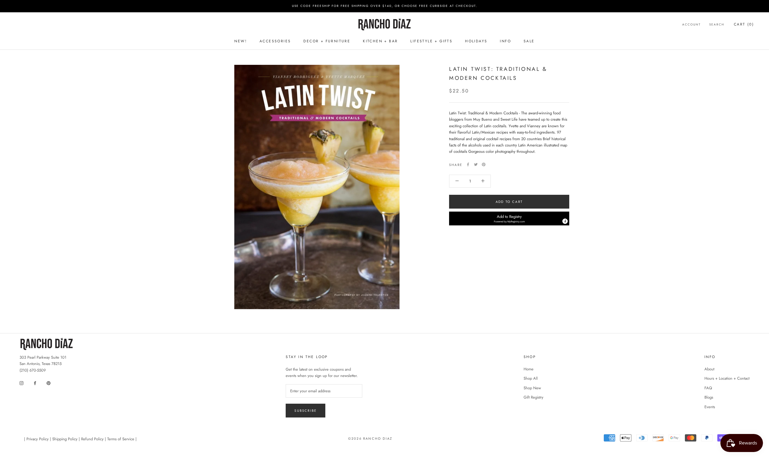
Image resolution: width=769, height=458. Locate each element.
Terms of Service (120, 439)
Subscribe (305, 410)
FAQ (708, 388)
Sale (529, 41)
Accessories (275, 41)
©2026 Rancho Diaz (370, 438)
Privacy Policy (37, 439)
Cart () (744, 24)
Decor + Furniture (326, 41)
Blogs (708, 397)
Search (716, 24)
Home (528, 369)
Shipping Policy (65, 439)
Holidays (476, 41)
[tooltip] (565, 221)
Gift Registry (533, 397)
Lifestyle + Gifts (431, 41)
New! (240, 41)
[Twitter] (476, 164)
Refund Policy (92, 439)
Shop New (532, 388)
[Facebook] (468, 164)
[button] (509, 218)
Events (709, 407)
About (709, 369)
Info (505, 41)
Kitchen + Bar (380, 41)
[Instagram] (21, 382)
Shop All (531, 378)
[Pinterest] (483, 164)
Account (691, 24)
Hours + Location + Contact (726, 378)
